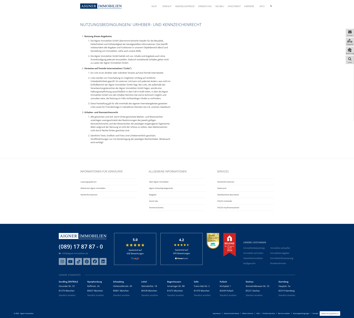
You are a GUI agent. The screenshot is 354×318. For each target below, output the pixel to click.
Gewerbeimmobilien (253, 258)
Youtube (70, 261)
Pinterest (86, 261)
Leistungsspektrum (89, 182)
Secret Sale (153, 201)
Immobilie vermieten (253, 253)
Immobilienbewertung (254, 248)
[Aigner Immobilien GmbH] (101, 6)
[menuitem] (154, 6)
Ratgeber (153, 194)
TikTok (78, 261)
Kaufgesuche (249, 263)
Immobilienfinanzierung (281, 258)
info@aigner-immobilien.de (74, 253)
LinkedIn (103, 261)
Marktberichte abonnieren (228, 194)
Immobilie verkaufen (280, 248)
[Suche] (271, 6)
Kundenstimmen (278, 263)
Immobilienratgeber (279, 253)
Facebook (94, 261)
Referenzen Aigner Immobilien (93, 188)
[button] (350, 33)
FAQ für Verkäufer (224, 201)
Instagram (62, 261)
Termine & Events (156, 207)
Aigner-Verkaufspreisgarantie (161, 188)
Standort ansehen (67, 295)
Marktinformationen (89, 194)
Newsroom (222, 188)
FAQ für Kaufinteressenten (228, 207)
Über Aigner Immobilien (159, 182)
